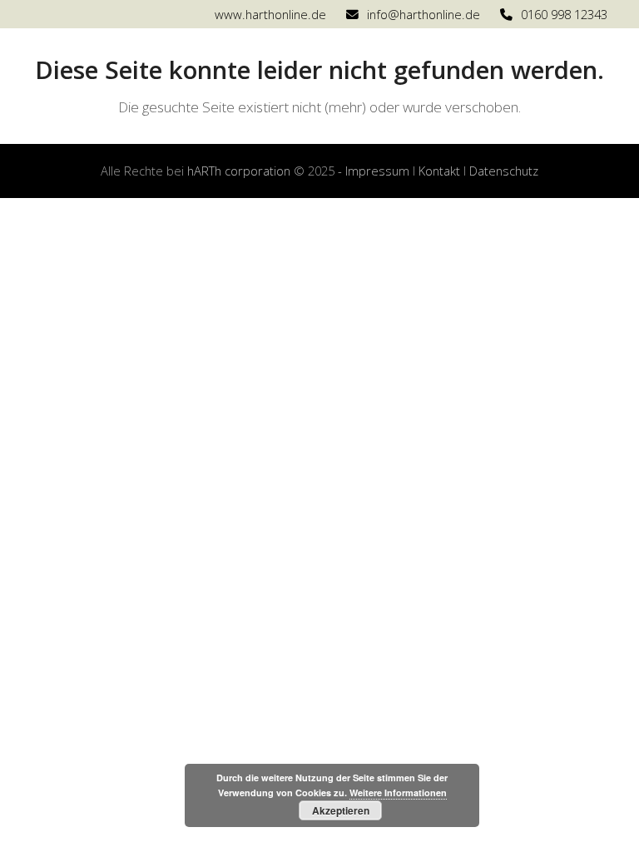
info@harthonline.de (423, 14)
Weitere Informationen (398, 792)
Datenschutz (503, 170)
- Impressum (373, 170)
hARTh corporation (238, 170)
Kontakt (439, 170)
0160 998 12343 (564, 14)
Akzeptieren (340, 810)
